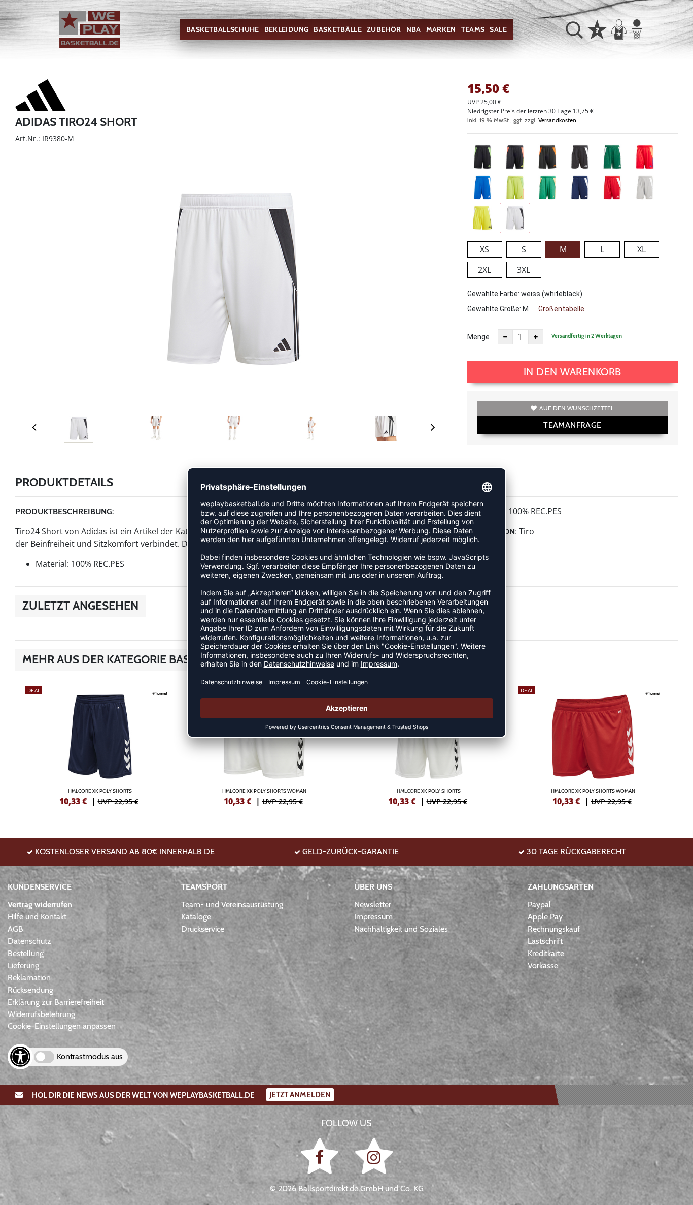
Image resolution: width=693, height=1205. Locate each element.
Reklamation (29, 977)
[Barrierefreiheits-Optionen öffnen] (20, 1056)
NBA (413, 29)
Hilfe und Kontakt (37, 917)
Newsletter (372, 904)
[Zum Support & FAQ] (597, 28)
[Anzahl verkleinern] (505, 336)
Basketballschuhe (222, 29)
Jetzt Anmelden (300, 1094)
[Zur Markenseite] (40, 97)
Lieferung (23, 965)
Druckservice (202, 929)
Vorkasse (543, 965)
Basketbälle (338, 29)
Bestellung (26, 953)
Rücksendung (30, 990)
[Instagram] (374, 1155)
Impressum (373, 917)
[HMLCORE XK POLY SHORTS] (100, 744)
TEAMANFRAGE (572, 425)
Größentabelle (561, 309)
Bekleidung (286, 29)
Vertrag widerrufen (40, 904)
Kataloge (196, 917)
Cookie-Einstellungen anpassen (62, 1026)
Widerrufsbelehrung (41, 1014)
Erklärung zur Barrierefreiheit (56, 1002)
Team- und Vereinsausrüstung (232, 904)
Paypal (539, 904)
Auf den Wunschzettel (576, 408)
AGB (15, 929)
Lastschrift (545, 941)
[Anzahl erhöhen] (535, 336)
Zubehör (384, 29)
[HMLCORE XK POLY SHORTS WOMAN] (264, 744)
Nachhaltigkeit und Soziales (401, 929)
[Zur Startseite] (89, 30)
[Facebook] (321, 1155)
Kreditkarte (546, 953)
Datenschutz (29, 941)
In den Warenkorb (572, 372)
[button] (574, 29)
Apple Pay (545, 917)
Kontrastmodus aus (90, 1056)
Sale (498, 29)
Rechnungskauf (554, 929)
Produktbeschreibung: (64, 511)
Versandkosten (557, 120)
